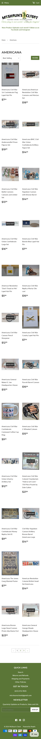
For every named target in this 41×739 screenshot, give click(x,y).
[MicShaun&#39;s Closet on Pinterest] (20, 720)
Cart (37, 3)
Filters (35, 58)
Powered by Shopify (29, 726)
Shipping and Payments (21, 679)
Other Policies (20, 682)
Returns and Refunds (20, 675)
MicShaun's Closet (15, 726)
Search (20, 672)
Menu (6, 3)
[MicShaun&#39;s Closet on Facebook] (16, 720)
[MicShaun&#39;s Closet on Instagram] (24, 720)
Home (3, 40)
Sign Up (35, 710)
